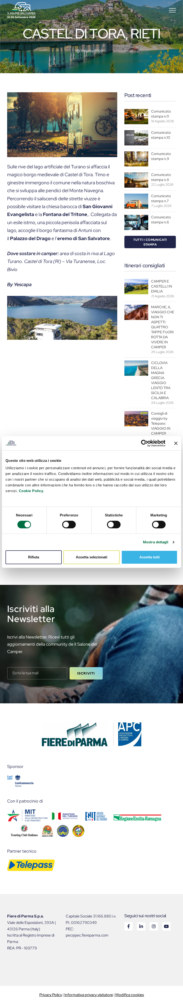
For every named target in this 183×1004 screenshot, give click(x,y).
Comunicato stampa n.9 (161, 156)
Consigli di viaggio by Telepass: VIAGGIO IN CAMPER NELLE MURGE (160, 428)
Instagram (153, 926)
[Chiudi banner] (176, 443)
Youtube (166, 926)
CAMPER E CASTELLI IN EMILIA (161, 286)
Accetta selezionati (91, 557)
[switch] (69, 524)
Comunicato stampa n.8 (161, 177)
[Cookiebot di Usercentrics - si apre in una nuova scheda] (144, 443)
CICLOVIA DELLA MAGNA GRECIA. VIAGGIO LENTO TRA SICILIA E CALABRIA (160, 380)
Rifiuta (33, 557)
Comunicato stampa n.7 (161, 198)
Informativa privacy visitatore (88, 994)
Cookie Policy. (31, 491)
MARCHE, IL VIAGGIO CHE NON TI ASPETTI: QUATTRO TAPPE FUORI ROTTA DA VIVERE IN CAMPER (162, 327)
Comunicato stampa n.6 (161, 220)
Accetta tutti (149, 557)
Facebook (128, 926)
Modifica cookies (129, 994)
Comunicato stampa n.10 (161, 135)
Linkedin (141, 926)
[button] (172, 10)
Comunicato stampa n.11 (161, 114)
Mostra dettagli (155, 542)
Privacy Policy (50, 994)
